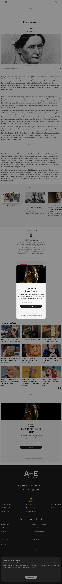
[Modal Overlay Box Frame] (31, 292)
